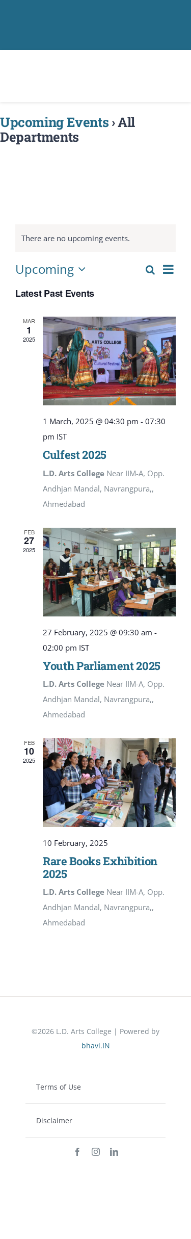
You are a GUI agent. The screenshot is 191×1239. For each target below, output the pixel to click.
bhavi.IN (95, 1045)
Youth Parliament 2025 (101, 665)
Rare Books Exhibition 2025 (100, 867)
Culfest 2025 (74, 454)
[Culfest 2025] (109, 361)
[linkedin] (114, 1152)
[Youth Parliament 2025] (109, 572)
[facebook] (77, 1152)
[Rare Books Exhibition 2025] (109, 782)
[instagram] (96, 1152)
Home (10, 153)
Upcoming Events (54, 122)
